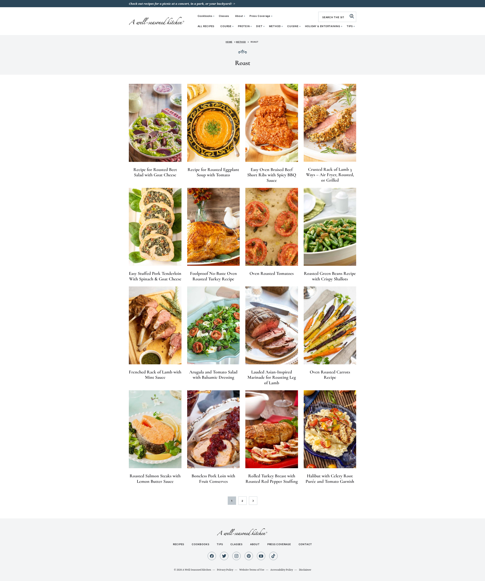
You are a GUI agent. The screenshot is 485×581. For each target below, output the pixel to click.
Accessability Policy (281, 569)
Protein (244, 26)
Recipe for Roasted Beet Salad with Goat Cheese (155, 172)
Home (229, 42)
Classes (224, 15)
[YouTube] (261, 556)
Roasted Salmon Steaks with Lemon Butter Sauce (155, 478)
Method (275, 26)
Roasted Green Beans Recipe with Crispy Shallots (330, 276)
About (239, 15)
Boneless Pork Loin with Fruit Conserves (213, 478)
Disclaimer (305, 569)
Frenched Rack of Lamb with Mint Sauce (155, 374)
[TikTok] (273, 556)
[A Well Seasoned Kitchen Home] (157, 20)
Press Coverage (260, 15)
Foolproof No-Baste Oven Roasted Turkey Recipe (213, 276)
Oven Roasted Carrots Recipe (330, 374)
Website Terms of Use (251, 569)
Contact (305, 544)
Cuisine (292, 26)
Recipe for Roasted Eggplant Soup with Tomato (213, 172)
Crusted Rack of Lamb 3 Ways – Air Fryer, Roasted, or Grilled (330, 175)
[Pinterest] (249, 556)
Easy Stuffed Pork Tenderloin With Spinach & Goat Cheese (155, 276)
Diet (259, 26)
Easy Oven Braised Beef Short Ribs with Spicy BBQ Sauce (271, 175)
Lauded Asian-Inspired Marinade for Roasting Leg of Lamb (271, 377)
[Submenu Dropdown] (233, 26)
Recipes (178, 544)
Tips (350, 26)
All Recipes (206, 26)
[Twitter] (224, 556)
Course (226, 26)
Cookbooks (205, 15)
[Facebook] (212, 556)
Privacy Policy (225, 569)
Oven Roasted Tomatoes (272, 273)
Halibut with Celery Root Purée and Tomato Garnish (330, 478)
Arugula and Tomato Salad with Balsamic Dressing (213, 374)
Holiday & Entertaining (322, 26)
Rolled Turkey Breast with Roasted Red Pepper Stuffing (272, 478)
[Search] (352, 16)
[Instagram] (236, 556)
